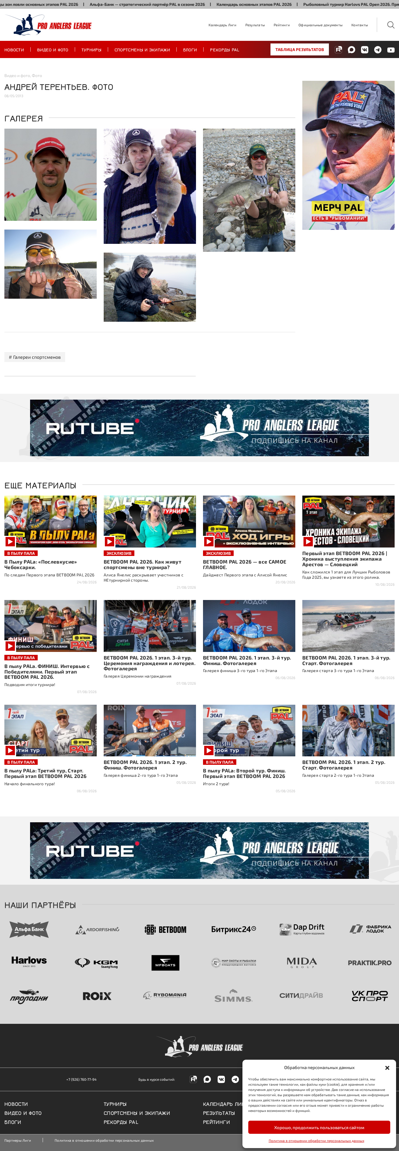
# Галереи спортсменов (35, 357)
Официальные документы (321, 24)
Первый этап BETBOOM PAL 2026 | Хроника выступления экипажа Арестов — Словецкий (344, 559)
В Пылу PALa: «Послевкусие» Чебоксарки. (40, 564)
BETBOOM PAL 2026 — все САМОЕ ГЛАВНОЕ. (245, 564)
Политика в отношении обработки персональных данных (316, 1140)
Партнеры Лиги (17, 1140)
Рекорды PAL (224, 49)
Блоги (190, 49)
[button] (387, 1067)
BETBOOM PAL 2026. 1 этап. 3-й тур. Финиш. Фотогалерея (247, 660)
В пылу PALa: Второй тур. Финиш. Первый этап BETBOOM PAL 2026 (244, 773)
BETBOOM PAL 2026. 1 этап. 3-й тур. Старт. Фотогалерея (346, 660)
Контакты (359, 24)
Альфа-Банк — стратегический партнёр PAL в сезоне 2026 (113, 4)
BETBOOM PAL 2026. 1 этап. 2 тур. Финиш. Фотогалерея (145, 764)
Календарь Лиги (222, 24)
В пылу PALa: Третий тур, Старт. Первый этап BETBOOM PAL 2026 (45, 773)
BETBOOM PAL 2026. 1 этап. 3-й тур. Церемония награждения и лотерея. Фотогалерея (149, 663)
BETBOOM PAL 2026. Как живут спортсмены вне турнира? (142, 564)
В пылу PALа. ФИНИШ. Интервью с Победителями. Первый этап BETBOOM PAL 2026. (47, 671)
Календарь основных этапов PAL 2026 (219, 4)
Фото (37, 75)
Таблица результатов (299, 49)
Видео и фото (52, 49)
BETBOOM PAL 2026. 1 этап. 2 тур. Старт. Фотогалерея (343, 764)
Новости (14, 49)
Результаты (255, 24)
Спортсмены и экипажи (142, 49)
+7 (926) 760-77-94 (81, 1079)
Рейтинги (282, 24)
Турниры (91, 49)
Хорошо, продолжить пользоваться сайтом (319, 1127)
